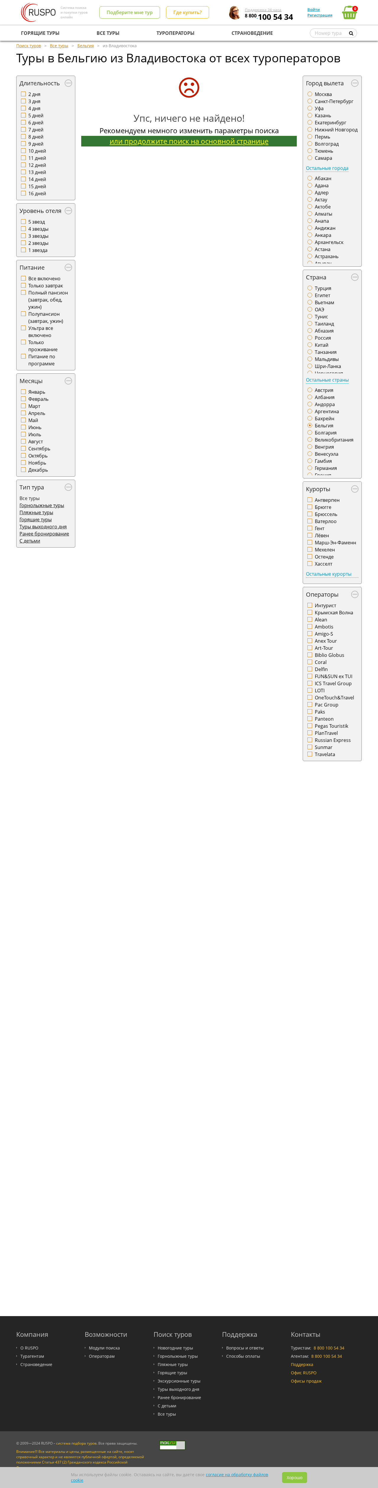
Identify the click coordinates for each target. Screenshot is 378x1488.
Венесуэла (326, 454)
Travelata (325, 754)
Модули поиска (104, 1348)
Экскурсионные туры (179, 1381)
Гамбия (323, 461)
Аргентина (327, 411)
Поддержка (302, 1364)
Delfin (321, 669)
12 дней (37, 165)
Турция (323, 288)
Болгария (326, 432)
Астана (322, 249)
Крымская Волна (334, 612)
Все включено (44, 278)
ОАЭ (319, 309)
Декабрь (38, 470)
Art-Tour (324, 648)
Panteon (324, 719)
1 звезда (38, 250)
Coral (321, 662)
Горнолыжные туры (41, 505)
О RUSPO (29, 1348)
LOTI (320, 690)
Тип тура (31, 487)
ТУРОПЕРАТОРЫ (176, 33)
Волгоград (327, 144)
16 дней (37, 193)
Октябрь (38, 455)
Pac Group (326, 704)
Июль (34, 434)
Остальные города (327, 168)
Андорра (325, 404)
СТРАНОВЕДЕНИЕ (252, 33)
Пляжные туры (36, 512)
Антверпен (327, 500)
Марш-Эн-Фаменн (335, 542)
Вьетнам (324, 302)
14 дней (37, 179)
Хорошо (294, 1477)
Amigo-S (324, 634)
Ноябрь (37, 463)
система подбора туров (76, 1443)
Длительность (39, 83)
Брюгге (323, 507)
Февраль (38, 399)
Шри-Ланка (328, 366)
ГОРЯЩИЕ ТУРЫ (40, 33)
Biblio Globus (329, 655)
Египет (322, 295)
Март (34, 406)
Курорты (318, 489)
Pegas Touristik (331, 726)
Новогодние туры (175, 1348)
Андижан (325, 228)
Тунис (321, 316)
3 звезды (38, 236)
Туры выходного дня (43, 526)
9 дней (35, 144)
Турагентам (32, 1356)
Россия (323, 338)
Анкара (323, 235)
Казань (323, 115)
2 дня (34, 94)
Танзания (326, 352)
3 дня (34, 101)
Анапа (322, 221)
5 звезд (36, 222)
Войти (313, 9)
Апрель (36, 413)
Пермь (322, 137)
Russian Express (333, 740)
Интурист (325, 605)
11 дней (37, 158)
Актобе (323, 206)
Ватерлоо (326, 521)
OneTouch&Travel (334, 697)
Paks (320, 712)
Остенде (324, 556)
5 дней (35, 115)
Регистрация (319, 15)
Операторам (102, 1356)
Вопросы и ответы (245, 1348)
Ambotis (324, 626)
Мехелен (325, 549)
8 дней (35, 137)
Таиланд (324, 323)
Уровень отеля (40, 211)
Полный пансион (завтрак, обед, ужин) (48, 299)
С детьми (29, 541)
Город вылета (325, 83)
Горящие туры (35, 519)
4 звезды (38, 229)
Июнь (34, 427)
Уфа (319, 108)
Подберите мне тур (130, 12)
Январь (36, 392)
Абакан (323, 178)
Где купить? (187, 12)
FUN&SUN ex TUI (333, 676)
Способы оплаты (243, 1356)
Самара (323, 158)
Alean (321, 619)
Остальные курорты (328, 574)
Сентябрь (39, 448)
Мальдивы (327, 359)
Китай (321, 345)
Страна (316, 277)
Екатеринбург (330, 122)
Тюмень (324, 151)
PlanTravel (326, 733)
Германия (326, 468)
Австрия (324, 390)
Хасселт (323, 564)
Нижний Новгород (336, 129)
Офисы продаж (306, 1381)
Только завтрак (45, 285)
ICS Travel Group (333, 683)
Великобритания (334, 440)
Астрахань (326, 256)
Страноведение (36, 1364)
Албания (325, 397)
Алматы (323, 214)
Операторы (322, 594)
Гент (319, 528)
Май (33, 420)
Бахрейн (324, 418)
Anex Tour (326, 641)
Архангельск (329, 242)
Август (35, 441)
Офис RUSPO (304, 1372)
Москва (323, 94)
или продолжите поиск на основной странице (189, 141)
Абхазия (324, 331)
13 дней (37, 172)
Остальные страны (327, 380)
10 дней (37, 151)
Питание (32, 267)
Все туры (167, 1414)
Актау (321, 199)
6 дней (35, 122)
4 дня (34, 108)
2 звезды (38, 243)
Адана (322, 185)
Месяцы (31, 381)
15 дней (37, 186)
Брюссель (326, 514)
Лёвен (322, 535)
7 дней (35, 129)
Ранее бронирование (44, 533)
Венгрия (324, 447)
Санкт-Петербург (334, 101)
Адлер (322, 192)
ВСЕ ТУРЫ (108, 33)
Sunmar (324, 747)
